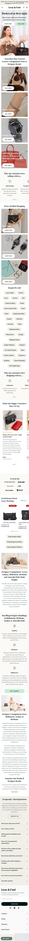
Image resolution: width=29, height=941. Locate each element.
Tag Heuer (22, 355)
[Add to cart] (15, 518)
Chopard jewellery (18, 313)
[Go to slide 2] (14, 464)
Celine (6, 313)
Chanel (21, 293)
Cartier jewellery (10, 303)
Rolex (22, 350)
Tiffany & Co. (10, 334)
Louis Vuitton (10, 293)
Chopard (22, 345)
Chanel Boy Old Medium (9, 522)
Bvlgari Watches (9, 345)
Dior (23, 298)
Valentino (19, 319)
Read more (14, 791)
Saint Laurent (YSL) (10, 308)
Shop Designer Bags (14, 536)
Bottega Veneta (14, 340)
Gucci (6, 298)
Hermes (15, 298)
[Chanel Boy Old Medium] (9, 512)
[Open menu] (2, 7)
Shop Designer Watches (14, 547)
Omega (21, 334)
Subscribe (14, 904)
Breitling (6, 360)
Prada (22, 303)
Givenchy (10, 324)
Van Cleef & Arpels (10, 350)
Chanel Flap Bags (19, 360)
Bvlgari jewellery (14, 329)
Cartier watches (9, 355)
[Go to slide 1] (13, 464)
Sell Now (5, 938)
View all (23, 500)
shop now (8, 24)
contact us (14, 816)
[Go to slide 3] (15, 464)
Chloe (20, 324)
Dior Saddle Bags (14, 366)
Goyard (9, 319)
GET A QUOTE (14, 691)
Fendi (23, 308)
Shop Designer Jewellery (14, 542)
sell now (21, 24)
